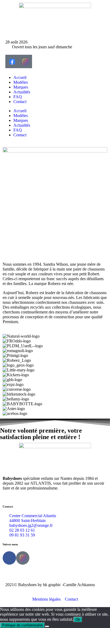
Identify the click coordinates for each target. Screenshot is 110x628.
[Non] (47, 626)
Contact (19, 101)
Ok (78, 620)
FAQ (17, 96)
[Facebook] (9, 558)
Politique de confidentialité (22, 625)
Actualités (21, 92)
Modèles (20, 82)
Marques (20, 87)
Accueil (19, 77)
